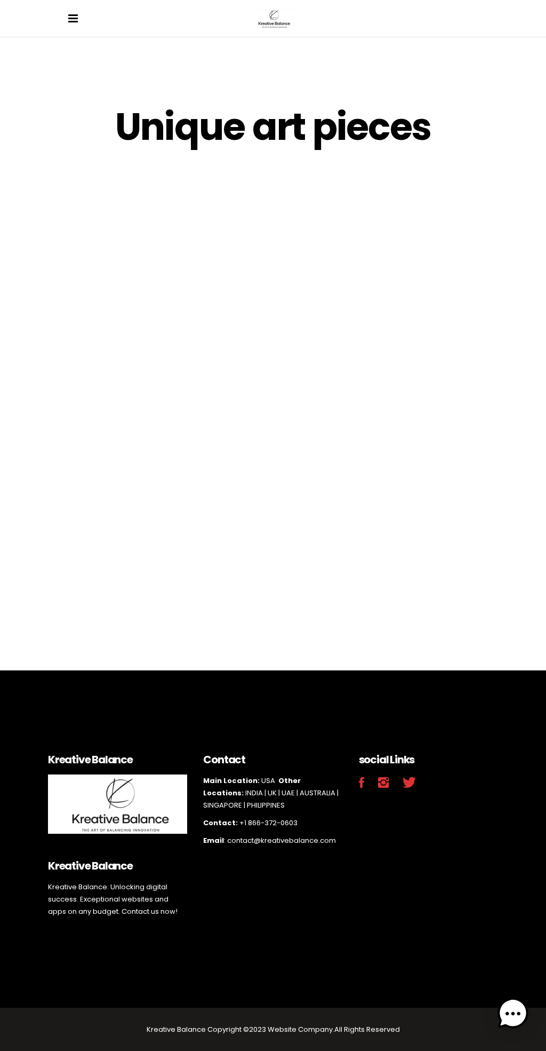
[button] (513, 1016)
